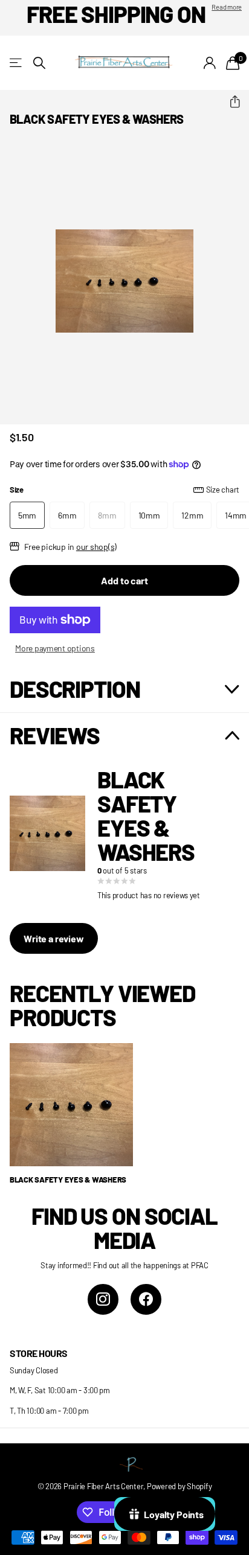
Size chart (222, 489)
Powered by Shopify (179, 1486)
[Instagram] (103, 1299)
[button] (230, 102)
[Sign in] (210, 62)
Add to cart (124, 580)
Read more (227, 7)
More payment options (55, 648)
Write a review (54, 938)
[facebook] (146, 1299)
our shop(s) (96, 546)
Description (75, 689)
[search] (39, 63)
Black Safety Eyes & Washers (68, 1179)
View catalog (17, 63)
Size (124, 489)
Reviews (55, 735)
